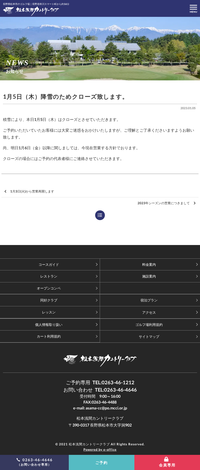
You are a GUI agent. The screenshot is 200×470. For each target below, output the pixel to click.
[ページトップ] (100, 251)
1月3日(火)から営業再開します (32, 191)
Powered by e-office (100, 449)
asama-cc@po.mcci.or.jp (106, 408)
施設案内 (149, 276)
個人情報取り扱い (48, 324)
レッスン (49, 312)
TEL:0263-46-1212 (113, 382)
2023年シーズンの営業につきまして (164, 203)
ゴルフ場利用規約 (149, 324)
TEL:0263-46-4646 (116, 390)
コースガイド (49, 264)
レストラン (48, 276)
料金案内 (149, 264)
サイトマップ (149, 336)
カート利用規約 (49, 336)
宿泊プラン (149, 300)
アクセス (149, 312)
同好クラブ (48, 300)
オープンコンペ (49, 288)
